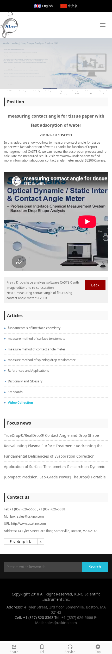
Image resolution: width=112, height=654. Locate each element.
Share (14, 652)
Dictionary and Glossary (25, 381)
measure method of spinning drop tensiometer (42, 360)
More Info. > (10, 67)
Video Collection (20, 402)
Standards (15, 392)
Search (95, 566)
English (47, 6)
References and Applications (28, 370)
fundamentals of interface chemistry (34, 328)
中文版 (73, 6)
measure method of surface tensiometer (37, 338)
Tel (42, 652)
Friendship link (21, 541)
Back (95, 285)
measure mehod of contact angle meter (36, 349)
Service (70, 652)
